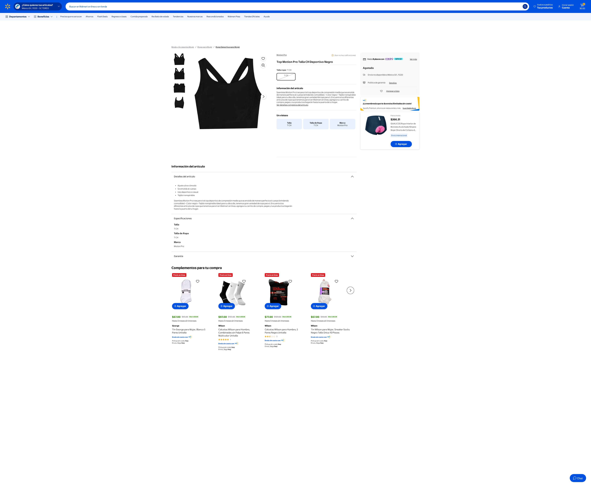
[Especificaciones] (352, 218)
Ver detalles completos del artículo (292, 105)
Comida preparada (139, 16)
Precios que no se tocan (71, 16)
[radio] (286, 76)
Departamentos (17, 16)
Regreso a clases (119, 16)
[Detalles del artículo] (352, 176)
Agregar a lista (392, 91)
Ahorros (89, 16)
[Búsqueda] (525, 6)
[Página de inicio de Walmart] (8, 6)
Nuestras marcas (195, 16)
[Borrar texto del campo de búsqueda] (518, 6)
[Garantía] (352, 256)
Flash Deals (102, 16)
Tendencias (178, 16)
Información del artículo (188, 166)
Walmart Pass (234, 16)
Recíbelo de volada (160, 16)
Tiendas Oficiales (252, 16)
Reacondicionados (215, 16)
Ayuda (267, 16)
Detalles (393, 83)
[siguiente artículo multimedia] (263, 96)
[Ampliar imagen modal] (263, 65)
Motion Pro (282, 55)
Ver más (413, 59)
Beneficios (43, 16)
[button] (543, 6)
